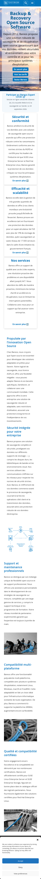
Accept (20, 861)
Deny (20, 867)
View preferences (20, 873)
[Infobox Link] (20, 150)
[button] (37, 840)
